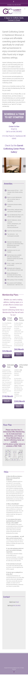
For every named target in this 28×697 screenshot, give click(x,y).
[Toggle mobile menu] (25, 9)
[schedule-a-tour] (14, 111)
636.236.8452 (17, 605)
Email (17, 602)
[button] (3, 166)
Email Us (14, 129)
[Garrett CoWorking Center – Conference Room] (14, 158)
